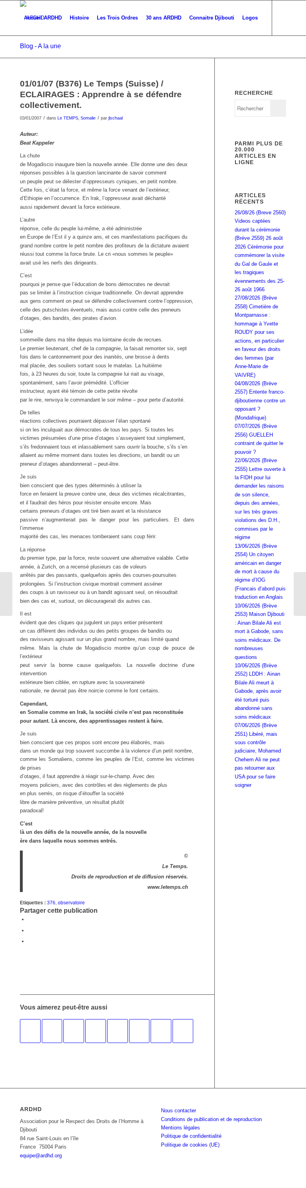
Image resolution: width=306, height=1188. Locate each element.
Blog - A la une (40, 46)
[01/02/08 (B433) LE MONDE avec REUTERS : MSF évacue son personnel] (95, 1031)
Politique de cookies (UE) (190, 1145)
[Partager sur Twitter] (30, 930)
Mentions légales (180, 1128)
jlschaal (115, 118)
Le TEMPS (67, 118)
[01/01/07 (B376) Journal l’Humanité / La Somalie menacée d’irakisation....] (6, 594)
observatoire (71, 902)
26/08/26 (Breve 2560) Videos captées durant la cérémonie (260, 221)
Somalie (88, 118)
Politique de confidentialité (191, 1136)
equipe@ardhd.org (41, 1156)
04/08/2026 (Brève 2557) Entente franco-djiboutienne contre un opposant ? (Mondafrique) (260, 400)
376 (51, 902)
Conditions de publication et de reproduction (211, 1119)
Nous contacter (178, 1111)
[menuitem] (43, 17)
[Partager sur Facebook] (30, 919)
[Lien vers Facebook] (22, 53)
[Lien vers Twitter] (34, 53)
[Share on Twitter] (30, 941)
